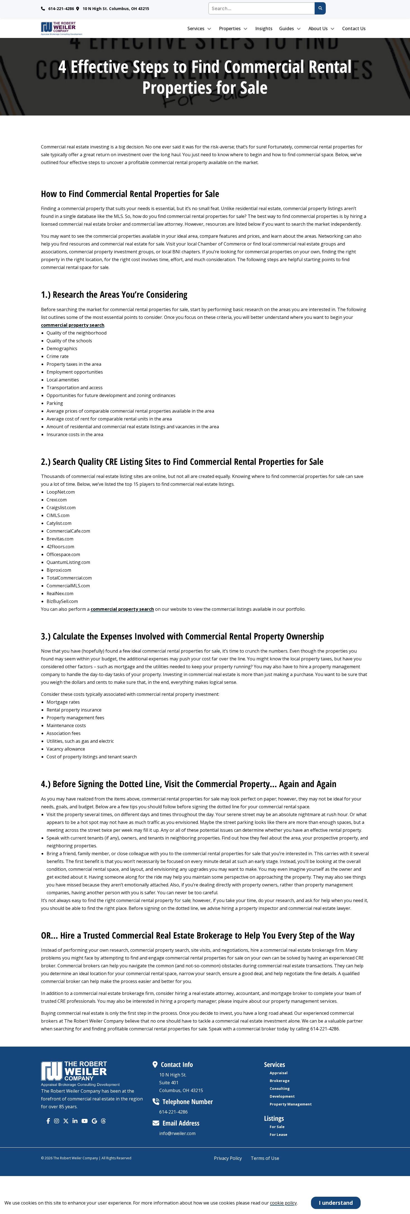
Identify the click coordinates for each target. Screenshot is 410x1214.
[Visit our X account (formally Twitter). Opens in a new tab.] (66, 1121)
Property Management (291, 1104)
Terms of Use (265, 1158)
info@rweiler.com (177, 1133)
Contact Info (177, 1064)
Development (282, 1096)
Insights (263, 28)
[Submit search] (320, 8)
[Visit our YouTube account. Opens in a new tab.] (84, 1121)
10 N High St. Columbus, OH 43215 (116, 8)
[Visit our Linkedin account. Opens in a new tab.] (75, 1121)
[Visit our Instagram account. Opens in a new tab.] (56, 1121)
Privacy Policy (228, 1158)
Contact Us (354, 28)
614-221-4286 (61, 8)
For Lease (278, 1134)
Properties (230, 28)
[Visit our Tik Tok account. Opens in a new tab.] (94, 1121)
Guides (286, 28)
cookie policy (283, 1203)
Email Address (181, 1123)
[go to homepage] (79, 28)
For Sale (277, 1126)
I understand (336, 1202)
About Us (318, 28)
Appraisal (279, 1072)
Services (195, 28)
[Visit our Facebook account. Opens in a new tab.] (48, 1121)
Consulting (280, 1088)
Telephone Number (188, 1101)
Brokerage (280, 1080)
